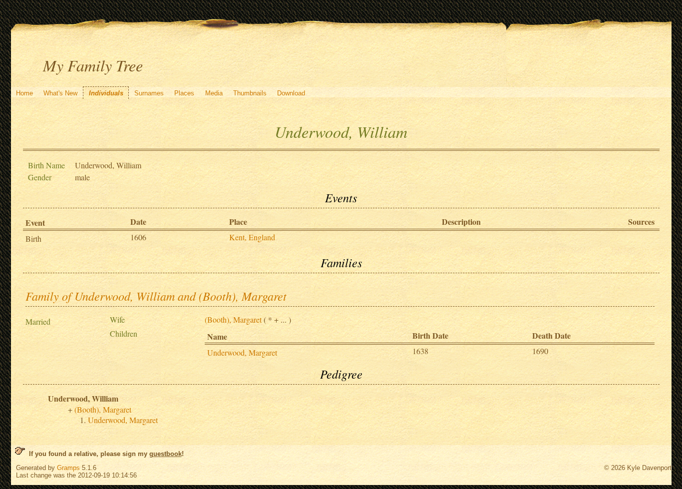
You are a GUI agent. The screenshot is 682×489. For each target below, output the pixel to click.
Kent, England (252, 237)
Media (214, 93)
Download (291, 93)
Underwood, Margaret (242, 352)
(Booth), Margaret (233, 319)
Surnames (149, 93)
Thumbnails (250, 93)
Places (184, 93)
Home (24, 93)
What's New (60, 93)
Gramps (68, 468)
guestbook (165, 454)
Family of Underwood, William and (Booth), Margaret (156, 296)
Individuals (106, 93)
